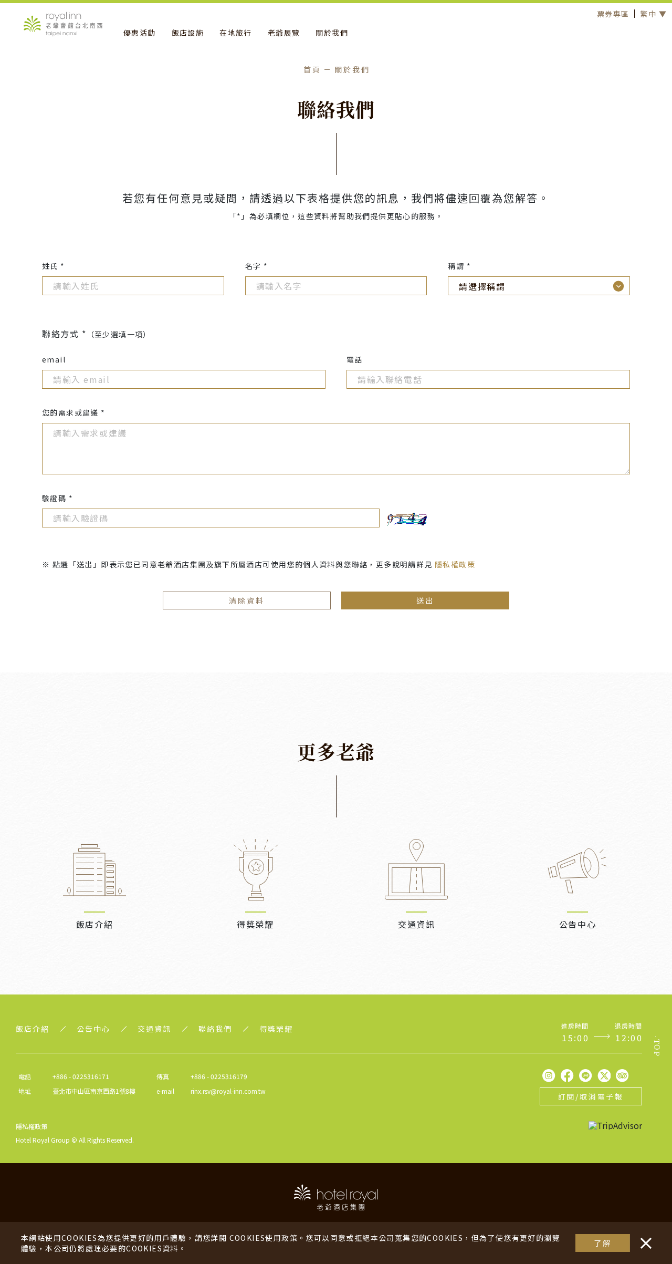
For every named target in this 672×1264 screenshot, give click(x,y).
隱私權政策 (455, 564)
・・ (643, 1237)
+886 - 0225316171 (80, 1076)
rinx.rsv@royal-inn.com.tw (228, 1090)
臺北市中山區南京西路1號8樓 (93, 1090)
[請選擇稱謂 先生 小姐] (539, 285)
